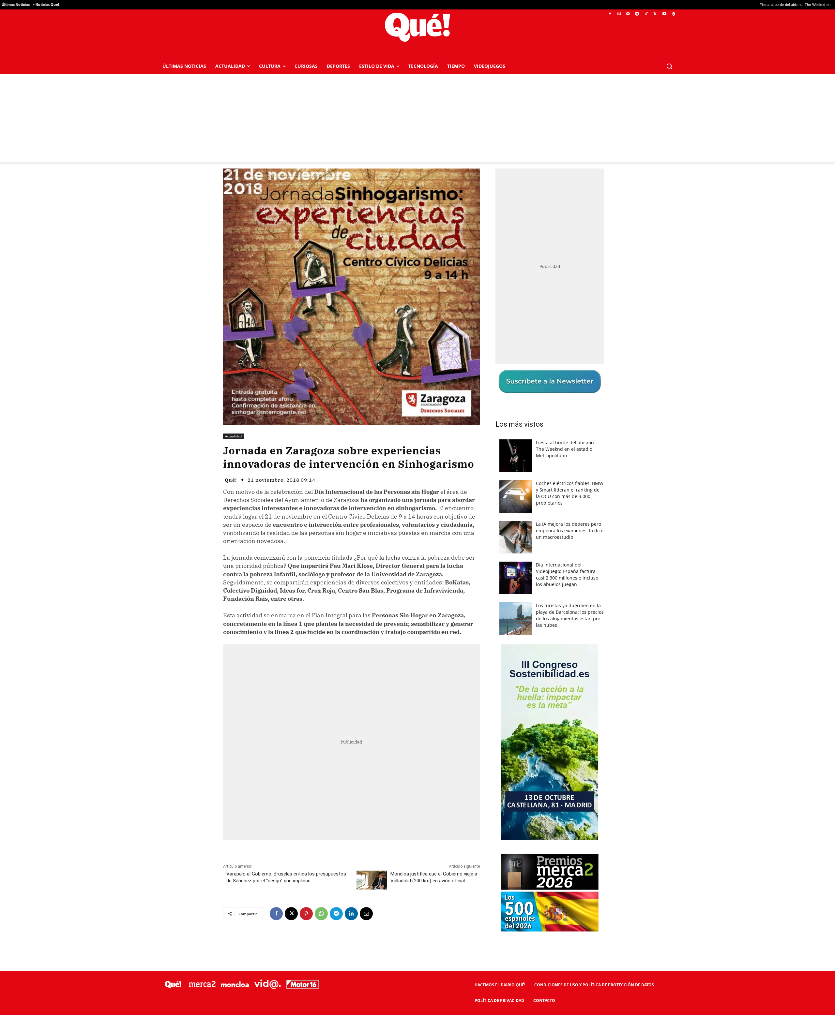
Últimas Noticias (16, 4)
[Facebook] (610, 14)
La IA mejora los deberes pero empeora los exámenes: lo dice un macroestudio (569, 530)
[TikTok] (646, 14)
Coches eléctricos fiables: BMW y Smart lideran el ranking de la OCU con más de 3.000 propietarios (569, 493)
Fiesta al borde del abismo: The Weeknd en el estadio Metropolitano (565, 449)
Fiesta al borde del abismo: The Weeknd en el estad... (742, 5)
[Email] (366, 913)
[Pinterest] (306, 913)
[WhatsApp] (321, 913)
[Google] (673, 14)
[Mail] (628, 14)
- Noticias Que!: (46, 4)
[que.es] (417, 27)
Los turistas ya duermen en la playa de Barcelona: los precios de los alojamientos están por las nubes (570, 615)
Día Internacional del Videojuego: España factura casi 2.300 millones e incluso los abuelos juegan (567, 574)
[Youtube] (664, 14)
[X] (655, 14)
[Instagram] (619, 14)
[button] (669, 66)
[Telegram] (637, 14)
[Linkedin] (351, 913)
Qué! (231, 480)
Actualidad (233, 436)
